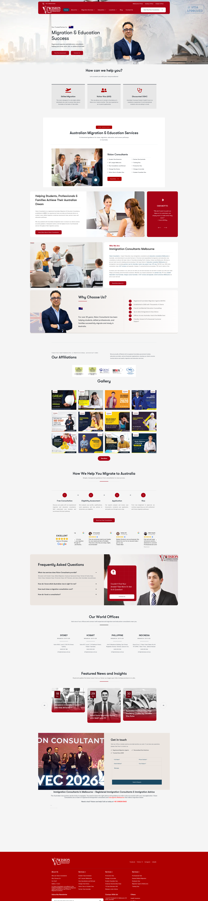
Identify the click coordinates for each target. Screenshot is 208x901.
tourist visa (141, 264)
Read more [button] (79, 547)
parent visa (148, 264)
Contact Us (122, 596)
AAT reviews (122, 266)
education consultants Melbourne (159, 256)
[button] (159, 227)
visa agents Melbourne (116, 797)
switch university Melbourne (162, 274)
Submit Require (137, 782)
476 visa (154, 264)
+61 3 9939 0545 (50, 3)
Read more (54, 808)
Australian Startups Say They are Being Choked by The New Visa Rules (140, 708)
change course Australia (130, 274)
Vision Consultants (114, 256)
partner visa (158, 272)
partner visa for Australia (131, 264)
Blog (67, 702)
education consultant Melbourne (156, 262)
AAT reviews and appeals (146, 274)
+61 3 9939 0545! (120, 801)
